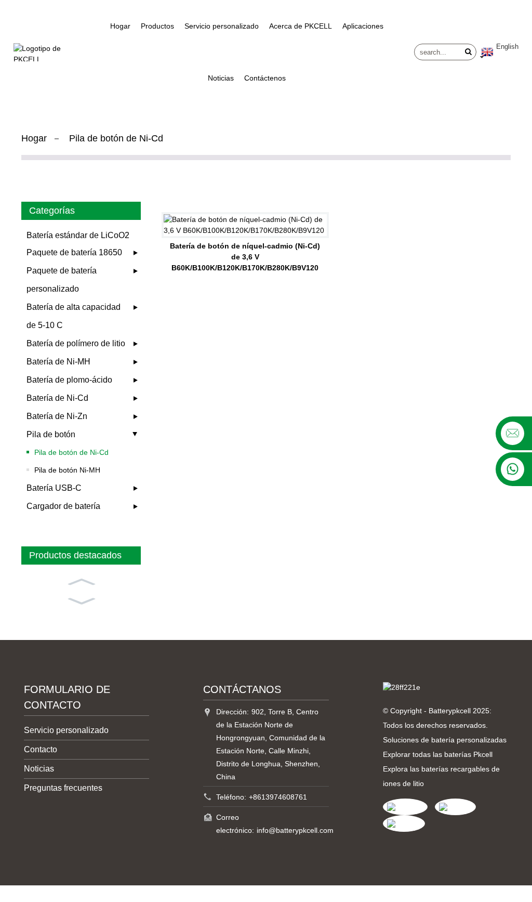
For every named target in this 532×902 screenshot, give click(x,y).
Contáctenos (265, 78)
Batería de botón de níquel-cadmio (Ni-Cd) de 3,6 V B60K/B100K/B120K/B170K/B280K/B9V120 (245, 257)
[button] (81, 580)
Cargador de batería (63, 506)
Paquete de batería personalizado (61, 279)
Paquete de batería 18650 (74, 252)
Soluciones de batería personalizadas (445, 740)
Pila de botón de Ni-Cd (116, 138)
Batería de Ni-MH (58, 361)
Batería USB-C (54, 487)
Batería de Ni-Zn (56, 416)
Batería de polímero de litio (75, 343)
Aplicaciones (362, 26)
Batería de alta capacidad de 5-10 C (73, 316)
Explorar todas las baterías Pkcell (438, 754)
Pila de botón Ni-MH (67, 470)
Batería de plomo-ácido (69, 379)
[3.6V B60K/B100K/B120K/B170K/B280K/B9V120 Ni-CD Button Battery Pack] (245, 225)
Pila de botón (50, 434)
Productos (157, 26)
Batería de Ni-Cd (57, 398)
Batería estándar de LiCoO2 (77, 235)
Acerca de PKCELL (300, 26)
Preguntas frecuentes (63, 787)
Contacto (40, 749)
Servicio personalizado (221, 26)
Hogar (120, 26)
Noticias (221, 78)
